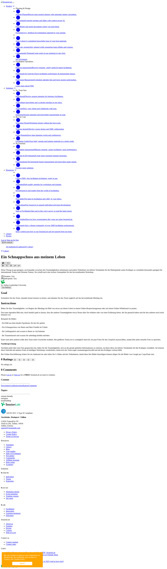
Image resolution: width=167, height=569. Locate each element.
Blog (8, 449)
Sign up (17, 375)
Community (10, 458)
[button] (5, 251)
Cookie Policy (19, 559)
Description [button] (5, 386)
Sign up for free (13, 240)
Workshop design (12, 492)
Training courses (12, 496)
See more (9, 498)
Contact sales (11, 544)
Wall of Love (11, 533)
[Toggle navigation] (13, 2)
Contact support (12, 542)
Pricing (8, 528)
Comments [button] (32, 386)
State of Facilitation (13, 454)
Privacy (7, 559)
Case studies (10, 451)
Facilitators (10, 509)
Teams (8, 479)
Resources (10, 170)
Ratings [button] (25, 386)
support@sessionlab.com (10, 428)
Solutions (10, 88)
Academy (9, 464)
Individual (10, 477)
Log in (3, 240)
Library (9, 447)
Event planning (12, 494)
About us (9, 524)
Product (9, 6)
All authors (19, 247)
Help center (10, 462)
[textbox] (83, 271)
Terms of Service (12, 436)
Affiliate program (12, 460)
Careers (9, 530)
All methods (10, 247)
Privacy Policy (11, 432)
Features (9, 526)
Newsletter (10, 456)
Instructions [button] (18, 386)
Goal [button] (12, 386)
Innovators (10, 511)
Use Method (6, 287)
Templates (10, 445)
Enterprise (10, 481)
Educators (10, 515)
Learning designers (13, 513)
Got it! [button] (22, 563)
